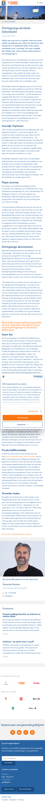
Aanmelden (8, 763)
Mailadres (9, 596)
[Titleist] (32, 708)
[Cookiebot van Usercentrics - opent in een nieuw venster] (33, 376)
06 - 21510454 (10, 593)
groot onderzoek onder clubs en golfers (20, 456)
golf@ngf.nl (6, 782)
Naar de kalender (25, 789)
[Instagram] (32, 732)
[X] (26, 732)
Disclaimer (13, 800)
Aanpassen (21, 424)
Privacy (21, 800)
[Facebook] (13, 732)
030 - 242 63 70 (7, 777)
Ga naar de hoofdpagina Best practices (16, 534)
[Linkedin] (19, 732)
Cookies (5, 800)
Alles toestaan (22, 418)
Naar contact (8, 789)
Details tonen (33, 411)
